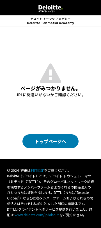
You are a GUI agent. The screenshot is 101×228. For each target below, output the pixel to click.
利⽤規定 (37, 170)
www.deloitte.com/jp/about (37, 214)
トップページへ (50, 141)
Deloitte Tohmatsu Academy (50, 21)
